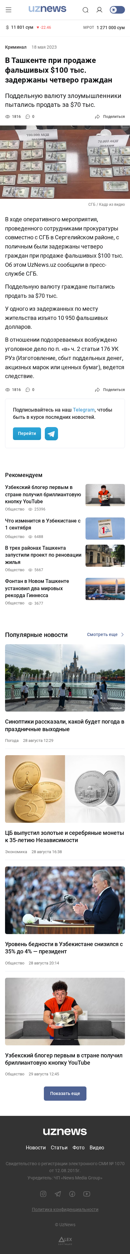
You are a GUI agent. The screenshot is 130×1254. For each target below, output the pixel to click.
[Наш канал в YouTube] (87, 1194)
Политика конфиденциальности (65, 1209)
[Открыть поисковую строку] (85, 10)
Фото (79, 1148)
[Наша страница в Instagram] (43, 1194)
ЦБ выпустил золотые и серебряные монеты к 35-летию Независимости (64, 836)
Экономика (16, 851)
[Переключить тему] (117, 10)
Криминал (16, 47)
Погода (12, 740)
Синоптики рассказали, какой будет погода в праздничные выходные (64, 725)
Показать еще (65, 1093)
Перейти (27, 433)
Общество (14, 963)
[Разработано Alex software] (65, 1241)
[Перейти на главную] (47, 9)
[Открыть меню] (8, 9)
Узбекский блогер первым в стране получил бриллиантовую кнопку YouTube (63, 1059)
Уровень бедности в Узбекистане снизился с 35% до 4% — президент (64, 948)
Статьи (59, 1148)
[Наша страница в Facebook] (72, 1194)
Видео (97, 1148)
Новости (36, 1148)
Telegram (84, 410)
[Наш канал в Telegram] (58, 1194)
